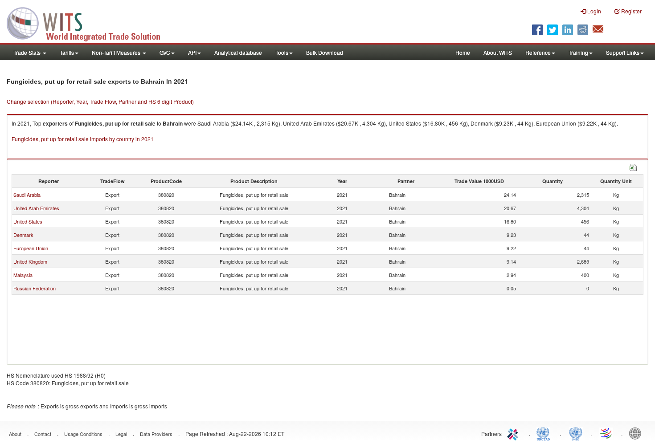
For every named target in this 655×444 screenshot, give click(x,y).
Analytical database (238, 52)
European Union (30, 248)
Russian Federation (34, 288)
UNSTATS (576, 433)
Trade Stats (27, 52)
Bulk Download (324, 52)
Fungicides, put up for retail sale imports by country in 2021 (83, 139)
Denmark (23, 234)
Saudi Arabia (27, 194)
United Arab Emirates (36, 208)
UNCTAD (545, 433)
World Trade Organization (606, 433)
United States (27, 221)
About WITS (497, 52)
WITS (89, 22)
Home (462, 52)
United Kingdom (30, 261)
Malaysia (23, 274)
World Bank (637, 433)
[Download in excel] (633, 166)
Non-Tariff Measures (117, 52)
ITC (514, 433)
